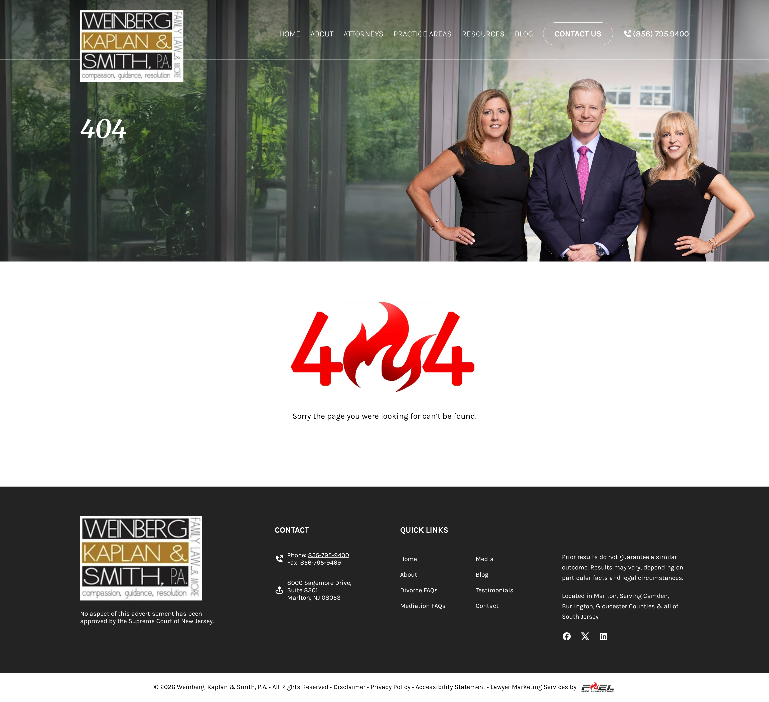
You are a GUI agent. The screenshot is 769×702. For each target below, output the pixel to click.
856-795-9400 (328, 555)
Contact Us (578, 33)
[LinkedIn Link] (603, 637)
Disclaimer (349, 687)
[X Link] (585, 637)
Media (485, 559)
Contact (487, 605)
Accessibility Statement (450, 687)
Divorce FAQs (419, 590)
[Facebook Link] (567, 637)
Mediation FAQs (423, 605)
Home (289, 33)
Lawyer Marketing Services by (533, 687)
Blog (524, 33)
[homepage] (131, 46)
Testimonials (494, 590)
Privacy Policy (390, 687)
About (321, 33)
